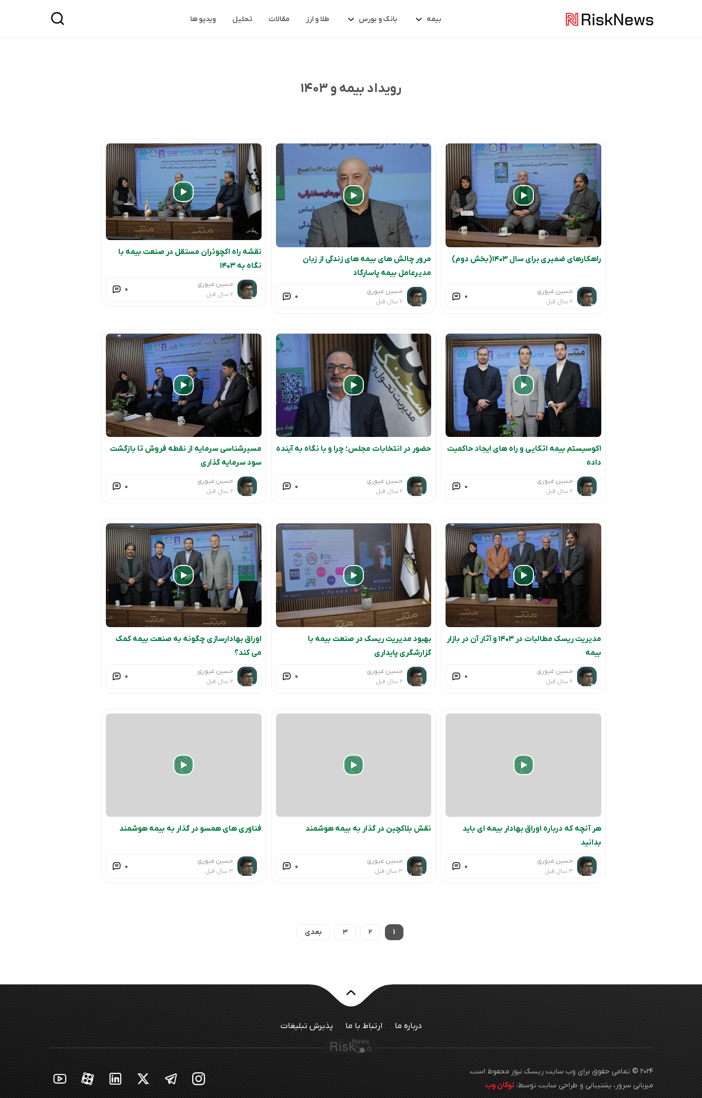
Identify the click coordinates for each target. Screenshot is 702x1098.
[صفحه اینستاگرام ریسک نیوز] (199, 1079)
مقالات (279, 19)
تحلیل (242, 19)
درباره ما (408, 1026)
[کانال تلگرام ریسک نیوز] (171, 1079)
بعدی (313, 932)
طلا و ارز (317, 19)
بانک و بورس (378, 19)
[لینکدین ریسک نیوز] (115, 1079)
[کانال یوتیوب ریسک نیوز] (60, 1079)
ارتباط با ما (363, 1026)
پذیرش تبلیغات (307, 1026)
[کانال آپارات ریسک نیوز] (88, 1079)
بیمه (434, 19)
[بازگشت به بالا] (351, 999)
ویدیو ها (203, 19)
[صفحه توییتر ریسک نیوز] (143, 1079)
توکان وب (499, 1085)
